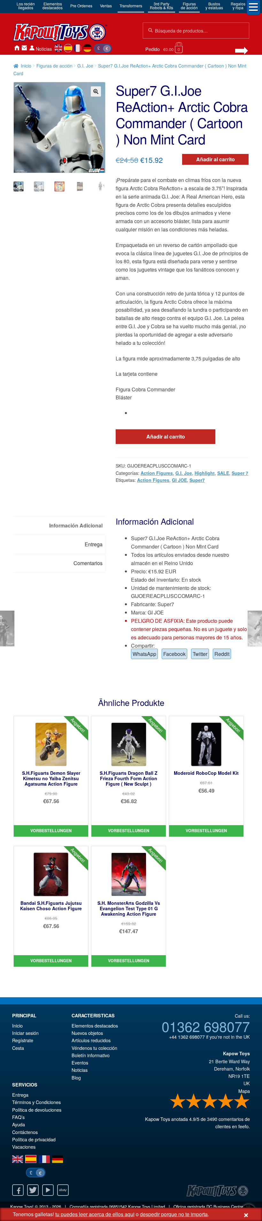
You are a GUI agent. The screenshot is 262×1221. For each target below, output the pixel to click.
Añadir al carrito (215, 159)
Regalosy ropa (238, 5)
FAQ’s (18, 1117)
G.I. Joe (85, 65)
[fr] (77, 48)
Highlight (205, 473)
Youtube (48, 1190)
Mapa (244, 1090)
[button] (96, 91)
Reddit (221, 654)
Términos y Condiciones (36, 1102)
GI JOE (179, 480)
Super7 (197, 480)
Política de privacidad (34, 1139)
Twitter (200, 654)
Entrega (20, 1094)
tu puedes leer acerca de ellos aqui (95, 1214)
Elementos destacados (95, 1025)
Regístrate (22, 1040)
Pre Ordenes (81, 5)
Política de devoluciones (36, 1109)
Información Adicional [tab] (76, 525)
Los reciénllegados (26, 5)
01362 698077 (206, 1026)
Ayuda (18, 1124)
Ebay (63, 1190)
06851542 (118, 1206)
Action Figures (157, 473)
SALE (223, 473)
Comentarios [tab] (88, 563)
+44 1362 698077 (187, 1036)
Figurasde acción (189, 5)
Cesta (18, 1047)
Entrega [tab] (94, 544)
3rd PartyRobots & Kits (161, 5)
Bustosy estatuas (214, 5)
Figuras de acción (54, 65)
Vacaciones (23, 1146)
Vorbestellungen (51, 830)
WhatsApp (144, 654)
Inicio (16, 48)
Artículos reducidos (91, 1040)
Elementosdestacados (52, 5)
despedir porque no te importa (174, 1214)
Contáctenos (24, 48)
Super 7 (240, 473)
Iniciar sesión (32, 48)
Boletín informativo (91, 1055)
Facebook (174, 654)
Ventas (106, 5)
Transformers (130, 5)
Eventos (80, 1062)
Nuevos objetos (87, 1032)
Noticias (44, 48)
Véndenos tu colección (94, 1047)
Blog (76, 1077)
